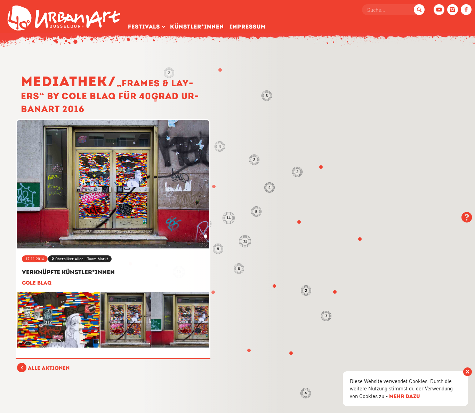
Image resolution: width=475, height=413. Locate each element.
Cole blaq (36, 282)
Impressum (248, 26)
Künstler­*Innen (197, 26)
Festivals (144, 26)
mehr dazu (404, 396)
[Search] (419, 9)
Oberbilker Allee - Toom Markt (81, 258)
